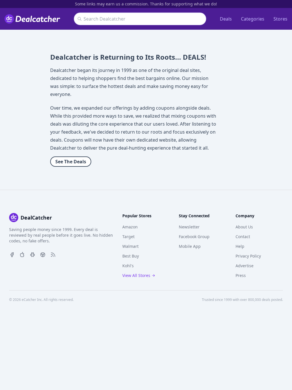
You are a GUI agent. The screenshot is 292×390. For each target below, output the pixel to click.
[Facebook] (12, 254)
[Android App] (32, 254)
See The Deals (70, 161)
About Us (244, 227)
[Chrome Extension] (43, 254)
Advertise (245, 265)
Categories (252, 19)
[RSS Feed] (53, 254)
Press (241, 275)
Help (240, 246)
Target (128, 236)
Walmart (130, 246)
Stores (280, 19)
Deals (226, 19)
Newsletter (189, 227)
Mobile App (190, 246)
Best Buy (130, 256)
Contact (243, 236)
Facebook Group (194, 236)
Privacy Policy (248, 256)
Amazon (130, 227)
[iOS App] (22, 254)
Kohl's (128, 265)
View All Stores (136, 275)
